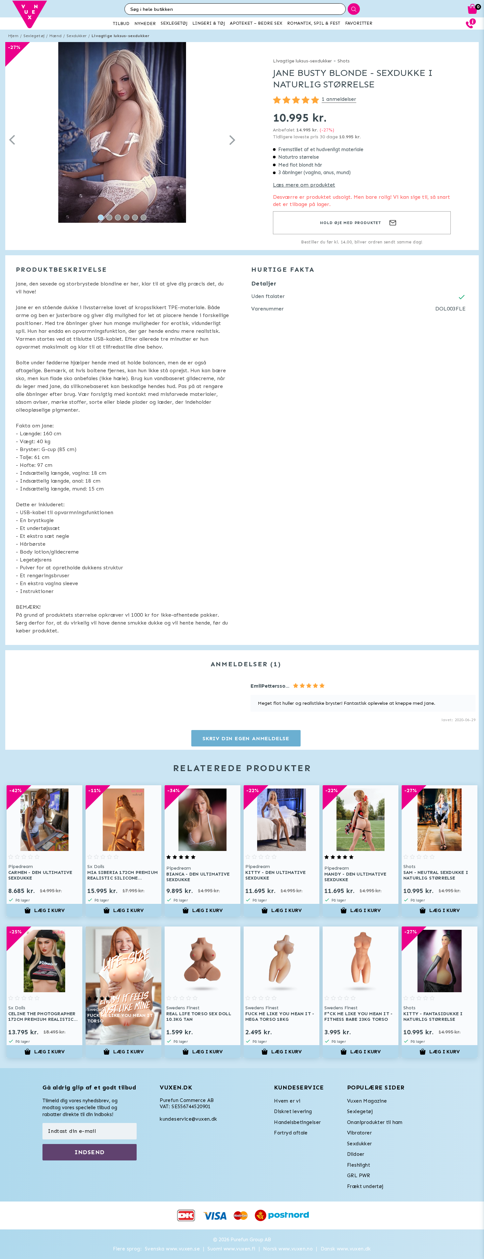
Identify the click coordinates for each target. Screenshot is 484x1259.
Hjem (13, 36)
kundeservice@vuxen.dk (188, 1119)
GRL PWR (358, 1176)
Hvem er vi (287, 1101)
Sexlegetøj (33, 36)
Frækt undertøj (365, 1186)
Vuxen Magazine (367, 1101)
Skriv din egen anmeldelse (245, 738)
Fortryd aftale (291, 1133)
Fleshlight (358, 1165)
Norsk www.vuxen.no (288, 1249)
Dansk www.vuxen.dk (346, 1249)
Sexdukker (77, 36)
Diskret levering (293, 1111)
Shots (343, 61)
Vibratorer (359, 1133)
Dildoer (355, 1154)
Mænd (55, 36)
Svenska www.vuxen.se (172, 1249)
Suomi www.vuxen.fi (231, 1249)
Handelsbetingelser (297, 1122)
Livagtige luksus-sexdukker (120, 36)
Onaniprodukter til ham (375, 1122)
